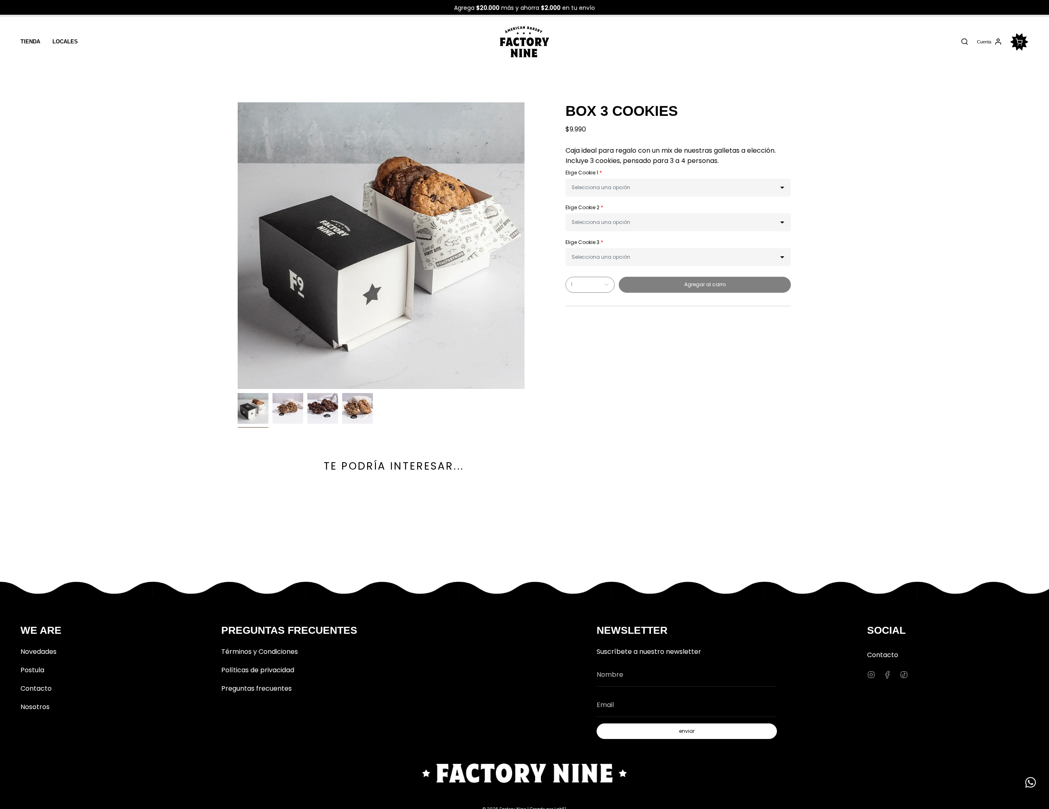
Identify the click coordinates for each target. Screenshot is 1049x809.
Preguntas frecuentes (256, 688)
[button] (678, 188)
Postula (32, 670)
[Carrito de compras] (1019, 42)
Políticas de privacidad (257, 670)
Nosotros (35, 707)
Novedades (38, 651)
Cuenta (983, 43)
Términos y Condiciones (259, 651)
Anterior (237, 245)
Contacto (36, 688)
